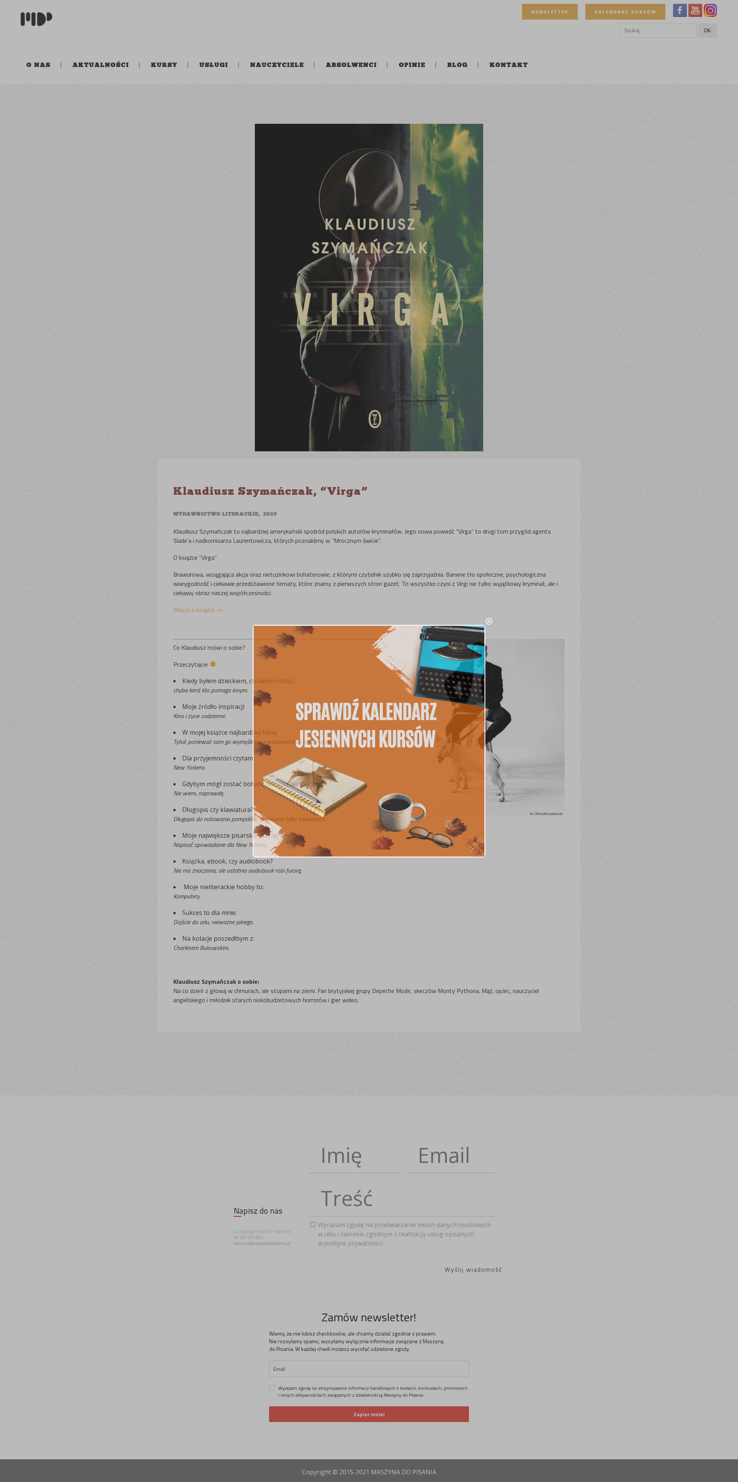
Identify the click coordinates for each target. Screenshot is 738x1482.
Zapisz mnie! (369, 1414)
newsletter (549, 12)
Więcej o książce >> (198, 609)
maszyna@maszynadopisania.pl (262, 1243)
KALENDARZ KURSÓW (625, 12)
